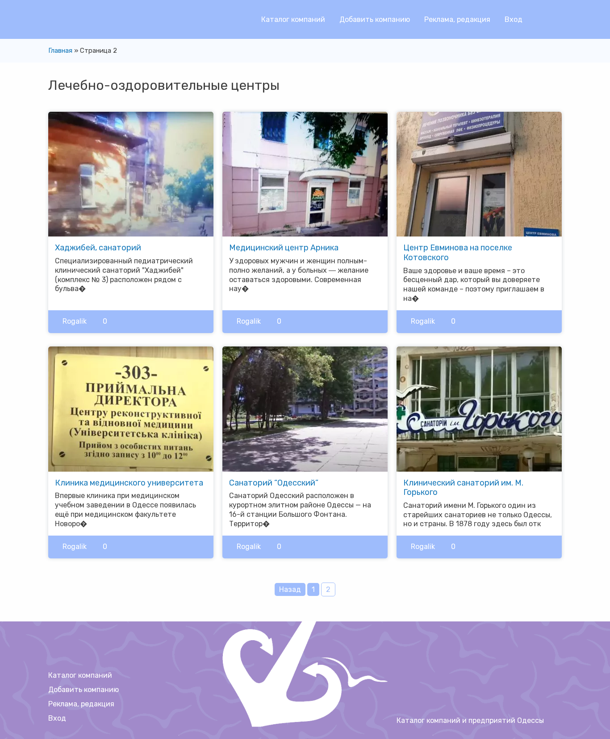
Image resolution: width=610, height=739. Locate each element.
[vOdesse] (55, 22)
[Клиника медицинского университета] (130, 408)
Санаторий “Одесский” (273, 483)
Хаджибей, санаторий (98, 248)
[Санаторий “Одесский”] (305, 408)
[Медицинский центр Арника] (305, 173)
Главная (60, 50)
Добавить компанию (374, 19)
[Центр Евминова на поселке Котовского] (479, 173)
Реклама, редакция (457, 19)
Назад (290, 589)
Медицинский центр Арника (283, 248)
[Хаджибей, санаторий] (130, 173)
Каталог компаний (293, 19)
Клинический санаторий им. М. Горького (463, 488)
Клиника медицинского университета (129, 483)
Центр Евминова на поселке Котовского (457, 252)
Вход (513, 19)
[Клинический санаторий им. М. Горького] (479, 408)
